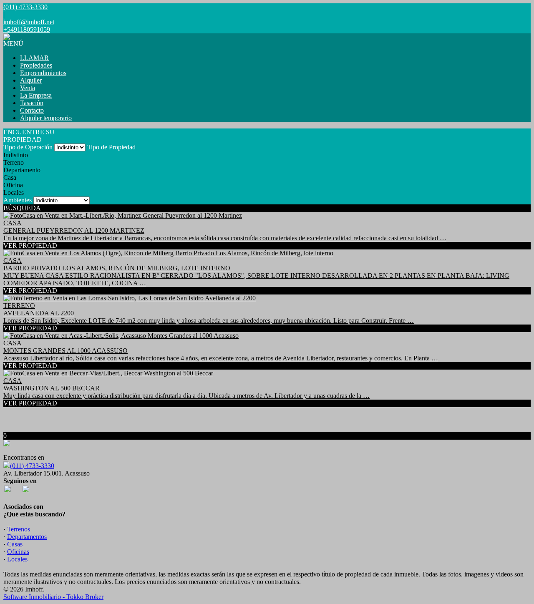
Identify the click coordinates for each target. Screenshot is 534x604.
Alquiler (31, 80)
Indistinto (15, 155)
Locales (13, 192)
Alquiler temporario (46, 117)
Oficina (13, 185)
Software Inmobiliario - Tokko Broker (53, 596)
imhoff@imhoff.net (28, 21)
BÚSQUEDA (22, 207)
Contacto (32, 110)
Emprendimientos (43, 72)
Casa (9, 177)
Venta (27, 87)
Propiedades (36, 65)
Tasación (31, 102)
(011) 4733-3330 (32, 465)
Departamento (21, 170)
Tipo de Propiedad (111, 147)
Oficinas (18, 551)
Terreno (13, 162)
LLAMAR (34, 57)
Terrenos (18, 529)
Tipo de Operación (28, 147)
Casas (15, 544)
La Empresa (36, 95)
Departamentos (27, 536)
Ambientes (17, 200)
